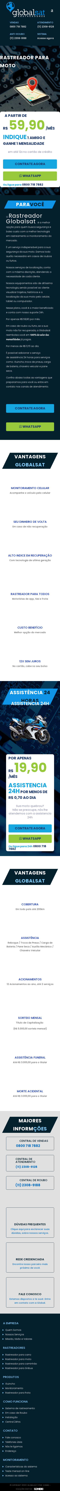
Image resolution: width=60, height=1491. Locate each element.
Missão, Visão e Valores (18, 1339)
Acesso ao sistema (16, 1475)
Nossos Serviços (14, 1334)
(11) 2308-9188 (18, 38)
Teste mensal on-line (17, 1471)
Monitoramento (14, 1388)
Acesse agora (45, 38)
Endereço (10, 1451)
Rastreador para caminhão (21, 1363)
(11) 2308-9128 (45, 26)
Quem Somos (13, 1330)
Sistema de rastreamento (20, 1408)
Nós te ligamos (14, 1446)
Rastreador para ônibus (19, 1368)
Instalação (11, 1417)
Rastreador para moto (18, 1359)
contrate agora (30, 164)
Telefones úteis (13, 1442)
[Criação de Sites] (38, 1489)
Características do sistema (21, 1466)
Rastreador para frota (17, 1392)
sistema (42, 34)
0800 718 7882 (18, 26)
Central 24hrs (12, 1421)
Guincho (10, 1383)
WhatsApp (31, 176)
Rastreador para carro (18, 1354)
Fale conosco (13, 1437)
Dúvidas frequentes (30, 1224)
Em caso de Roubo (16, 1412)
